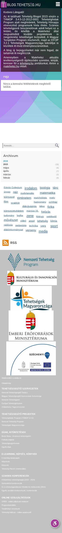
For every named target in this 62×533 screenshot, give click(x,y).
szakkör (15, 202)
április (6, 171)
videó (23, 220)
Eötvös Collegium (13, 187)
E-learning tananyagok (11, 458)
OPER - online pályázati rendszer (15, 502)
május (6, 168)
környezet (9, 197)
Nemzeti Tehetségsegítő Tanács (15, 393)
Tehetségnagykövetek (11, 443)
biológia (45, 187)
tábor (42, 206)
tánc (55, 187)
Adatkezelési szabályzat (11, 378)
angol (32, 220)
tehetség (42, 221)
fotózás (45, 211)
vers (43, 225)
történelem (24, 198)
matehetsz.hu (11, 66)
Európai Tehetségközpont (12, 403)
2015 (5, 164)
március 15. (32, 210)
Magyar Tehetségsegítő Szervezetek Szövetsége (21, 396)
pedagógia (20, 225)
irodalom (31, 188)
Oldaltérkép (6, 383)
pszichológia (40, 197)
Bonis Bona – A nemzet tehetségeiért (16, 436)
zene (30, 215)
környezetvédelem (14, 210)
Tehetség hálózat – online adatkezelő (16, 512)
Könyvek (5, 465)
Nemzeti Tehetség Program (13, 422)
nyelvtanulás (27, 193)
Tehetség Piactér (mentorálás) (14, 469)
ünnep (7, 191)
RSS (13, 243)
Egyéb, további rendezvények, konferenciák (19, 491)
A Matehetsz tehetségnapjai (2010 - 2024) (18, 480)
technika (33, 225)
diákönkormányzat (13, 229)
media (43, 231)
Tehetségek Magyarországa (13, 425)
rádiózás (8, 225)
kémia (53, 220)
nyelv (52, 197)
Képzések (6, 462)
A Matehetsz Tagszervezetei (13, 407)
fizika (50, 206)
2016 (5, 161)
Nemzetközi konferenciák (12, 483)
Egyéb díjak (6, 447)
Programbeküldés (9, 505)
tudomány (9, 215)
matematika (47, 193)
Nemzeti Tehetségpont (11, 400)
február (6, 178)
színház (53, 202)
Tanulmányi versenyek (11, 509)
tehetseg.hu (27, 63)
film (6, 201)
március (7, 174)
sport (54, 226)
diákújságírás (29, 206)
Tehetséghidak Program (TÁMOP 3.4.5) (18, 418)
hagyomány (40, 202)
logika (20, 215)
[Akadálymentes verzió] (54, 523)
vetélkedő (51, 216)
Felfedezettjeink (8, 440)
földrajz (40, 216)
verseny (31, 230)
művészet (11, 220)
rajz (15, 192)
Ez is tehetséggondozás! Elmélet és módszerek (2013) (24, 487)
